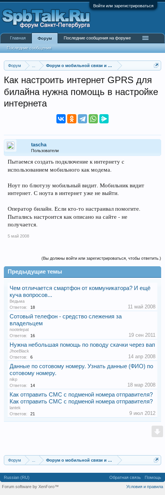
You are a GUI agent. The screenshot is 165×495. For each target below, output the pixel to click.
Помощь (153, 477)
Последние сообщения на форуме (97, 38)
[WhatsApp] (93, 118)
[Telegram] (82, 118)
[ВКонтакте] (61, 118)
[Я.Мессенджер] (104, 118)
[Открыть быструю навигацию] (156, 65)
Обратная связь (125, 477)
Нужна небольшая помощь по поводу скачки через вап (82, 345)
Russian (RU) (17, 477)
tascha (38, 145)
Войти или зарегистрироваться (123, 5)
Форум (45, 38)
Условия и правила (144, 486)
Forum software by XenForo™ (30, 486)
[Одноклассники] (71, 118)
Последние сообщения (29, 48)
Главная (18, 38)
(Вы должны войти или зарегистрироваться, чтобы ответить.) (101, 258)
